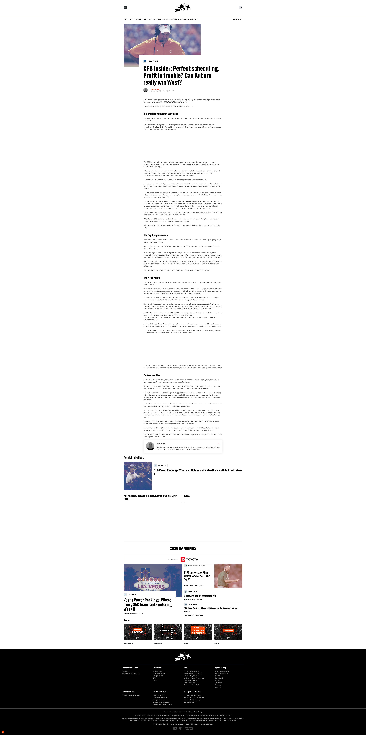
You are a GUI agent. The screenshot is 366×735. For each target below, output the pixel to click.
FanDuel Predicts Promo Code (162, 704)
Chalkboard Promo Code (191, 685)
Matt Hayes (155, 89)
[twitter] (219, 443)
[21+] (175, 728)
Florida (217, 680)
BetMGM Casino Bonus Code (131, 695)
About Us (125, 671)
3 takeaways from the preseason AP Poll (200, 595)
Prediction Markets (160, 692)
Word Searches (128, 643)
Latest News (157, 668)
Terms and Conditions (186, 712)
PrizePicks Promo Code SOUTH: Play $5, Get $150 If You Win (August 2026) (150, 497)
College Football (158, 671)
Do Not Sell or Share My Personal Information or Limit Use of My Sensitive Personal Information (183, 724)
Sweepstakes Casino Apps (192, 700)
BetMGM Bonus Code (222, 671)
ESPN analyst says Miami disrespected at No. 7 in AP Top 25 (197, 576)
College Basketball (159, 673)
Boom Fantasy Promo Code (192, 676)
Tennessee (218, 682)
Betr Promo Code (189, 682)
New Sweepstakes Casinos (192, 695)
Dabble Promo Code (190, 680)
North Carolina (219, 678)
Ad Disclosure (237, 19)
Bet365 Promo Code (221, 673)
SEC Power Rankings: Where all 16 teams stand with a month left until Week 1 (198, 472)
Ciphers (186, 643)
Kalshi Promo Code (159, 695)
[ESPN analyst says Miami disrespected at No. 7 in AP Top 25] (228, 576)
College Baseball (158, 676)
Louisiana (218, 687)
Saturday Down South (130, 668)
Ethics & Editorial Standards (130, 673)
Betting (155, 680)
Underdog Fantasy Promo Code (194, 678)
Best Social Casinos (190, 702)
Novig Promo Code (159, 700)
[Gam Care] (180, 728)
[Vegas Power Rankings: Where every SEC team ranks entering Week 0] (153, 580)
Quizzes (217, 643)
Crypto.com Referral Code (161, 702)
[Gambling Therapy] (189, 728)
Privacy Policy (174, 712)
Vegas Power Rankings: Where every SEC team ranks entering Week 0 (148, 604)
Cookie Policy (198, 712)
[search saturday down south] (240, 7)
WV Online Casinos (129, 692)
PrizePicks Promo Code (191, 671)
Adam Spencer (189, 599)
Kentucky (218, 685)
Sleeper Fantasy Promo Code (193, 673)
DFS (154, 678)
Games (187, 495)
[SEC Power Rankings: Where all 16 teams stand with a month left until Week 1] (138, 476)
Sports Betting (220, 668)
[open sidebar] (125, 7)
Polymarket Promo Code (160, 697)
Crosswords (158, 643)
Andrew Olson (128, 613)
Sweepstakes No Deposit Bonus (194, 697)
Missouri (217, 676)
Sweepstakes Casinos (192, 692)
